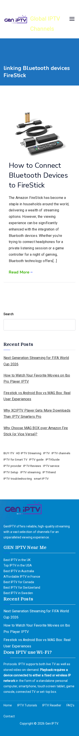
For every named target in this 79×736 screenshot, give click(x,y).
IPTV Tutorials (27, 705)
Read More (19, 272)
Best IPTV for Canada (19, 582)
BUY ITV (9, 453)
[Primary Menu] (71, 19)
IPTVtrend (49, 472)
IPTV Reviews (32, 466)
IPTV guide (36, 459)
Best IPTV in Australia (19, 571)
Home (8, 705)
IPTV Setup (11, 472)
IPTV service (51, 466)
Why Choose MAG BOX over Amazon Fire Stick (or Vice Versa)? (36, 431)
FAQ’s (70, 705)
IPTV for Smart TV (15, 459)
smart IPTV (41, 478)
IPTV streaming (30, 472)
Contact (9, 716)
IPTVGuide (52, 459)
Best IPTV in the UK (17, 560)
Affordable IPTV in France (22, 576)
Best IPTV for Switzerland (22, 587)
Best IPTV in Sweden (18, 593)
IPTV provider (12, 466)
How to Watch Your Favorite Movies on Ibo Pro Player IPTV (37, 378)
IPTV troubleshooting (18, 478)
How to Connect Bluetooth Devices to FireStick (38, 175)
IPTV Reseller (51, 705)
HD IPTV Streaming (28, 453)
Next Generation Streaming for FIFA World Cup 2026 (36, 361)
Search (9, 314)
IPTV (46, 453)
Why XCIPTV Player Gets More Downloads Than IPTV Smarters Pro (37, 413)
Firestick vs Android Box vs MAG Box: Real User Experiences (37, 396)
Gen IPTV (46, 9)
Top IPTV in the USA (18, 565)
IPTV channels (61, 453)
